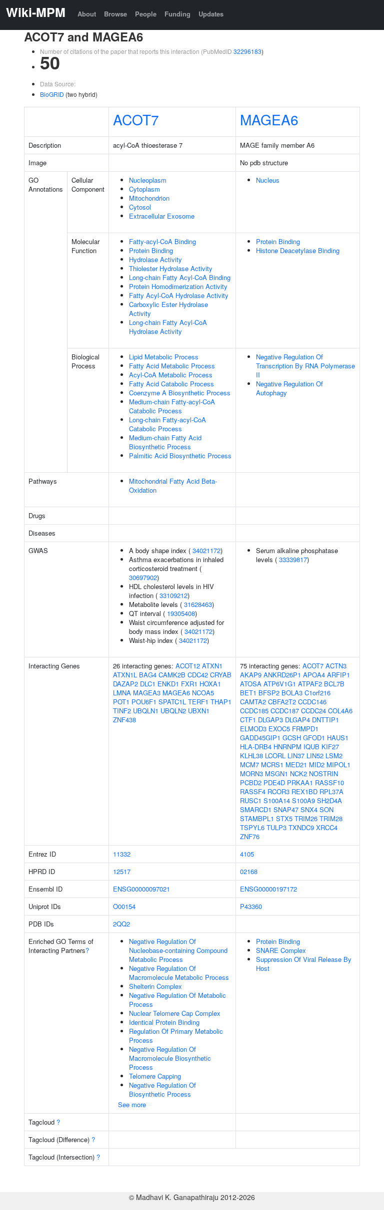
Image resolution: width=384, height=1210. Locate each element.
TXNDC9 (301, 827)
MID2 (316, 764)
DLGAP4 (297, 719)
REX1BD (305, 791)
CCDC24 (313, 710)
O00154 (124, 906)
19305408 (181, 613)
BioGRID (52, 94)
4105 (247, 854)
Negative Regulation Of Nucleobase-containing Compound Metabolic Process (178, 950)
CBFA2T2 (282, 701)
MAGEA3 (146, 692)
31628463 (198, 604)
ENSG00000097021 (141, 889)
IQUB (312, 746)
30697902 (143, 577)
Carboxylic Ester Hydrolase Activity (168, 309)
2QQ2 (121, 923)
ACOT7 (136, 119)
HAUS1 (337, 737)
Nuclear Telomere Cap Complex (174, 1013)
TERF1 (198, 701)
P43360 (251, 906)
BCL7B (334, 683)
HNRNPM (288, 746)
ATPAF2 (310, 683)
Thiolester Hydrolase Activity (170, 268)
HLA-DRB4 (256, 746)
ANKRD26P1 (282, 674)
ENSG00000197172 (268, 889)
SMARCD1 (256, 809)
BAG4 (147, 674)
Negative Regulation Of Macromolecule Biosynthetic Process (170, 1058)
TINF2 (122, 710)
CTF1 (248, 719)
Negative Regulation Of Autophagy (289, 388)
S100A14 (277, 800)
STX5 (284, 818)
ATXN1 (212, 665)
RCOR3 (279, 791)
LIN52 (315, 755)
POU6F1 (144, 701)
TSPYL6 (252, 827)
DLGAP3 (270, 719)
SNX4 (309, 809)
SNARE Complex (281, 950)
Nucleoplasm (147, 180)
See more (132, 1104)
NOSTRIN (323, 773)
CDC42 (198, 674)
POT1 (121, 701)
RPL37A (332, 791)
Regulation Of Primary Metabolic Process (176, 1035)
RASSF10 (329, 782)
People (145, 13)
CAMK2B (172, 674)
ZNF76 (250, 836)
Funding (177, 13)
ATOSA (251, 683)
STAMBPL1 (257, 818)
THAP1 (221, 701)
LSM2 (334, 755)
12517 (121, 871)
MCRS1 (272, 764)
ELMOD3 (253, 728)
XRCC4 (327, 827)
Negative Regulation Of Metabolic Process (177, 999)
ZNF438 (124, 719)
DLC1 (148, 683)
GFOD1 (314, 737)
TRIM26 (306, 818)
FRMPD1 (305, 728)
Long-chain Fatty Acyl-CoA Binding (179, 277)
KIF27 (330, 746)
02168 (249, 871)
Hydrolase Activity (155, 259)
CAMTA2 (253, 701)
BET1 (248, 692)
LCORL (275, 755)
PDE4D (274, 782)
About (87, 13)
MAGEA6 (269, 119)
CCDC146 (312, 701)
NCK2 (298, 773)
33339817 (293, 559)
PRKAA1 (300, 782)
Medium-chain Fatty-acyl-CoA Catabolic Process (172, 406)
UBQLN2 (173, 710)
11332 (121, 854)
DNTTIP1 (325, 719)
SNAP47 (286, 809)
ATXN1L (125, 674)
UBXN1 (199, 710)
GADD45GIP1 (260, 737)
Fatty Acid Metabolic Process (172, 365)
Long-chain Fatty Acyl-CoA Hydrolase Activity (168, 326)
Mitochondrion (149, 198)
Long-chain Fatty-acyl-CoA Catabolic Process (167, 424)
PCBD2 (251, 782)
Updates (211, 13)
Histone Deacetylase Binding (298, 250)
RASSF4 (253, 791)
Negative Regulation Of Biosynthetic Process (162, 1089)
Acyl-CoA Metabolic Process (170, 374)
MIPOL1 (338, 764)
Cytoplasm (144, 189)
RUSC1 (251, 800)
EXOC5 (279, 728)
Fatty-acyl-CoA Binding (162, 241)
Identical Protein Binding (164, 1022)
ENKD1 (168, 683)
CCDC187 (284, 710)
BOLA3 (292, 692)
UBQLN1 (145, 710)
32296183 (248, 51)
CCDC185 (254, 710)
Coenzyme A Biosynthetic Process (179, 392)
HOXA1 (210, 683)
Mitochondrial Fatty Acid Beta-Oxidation (173, 485)
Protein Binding (151, 250)
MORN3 (251, 773)
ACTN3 (336, 665)
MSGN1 (276, 773)
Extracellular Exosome (161, 216)
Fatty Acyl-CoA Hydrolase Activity (178, 295)
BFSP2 (269, 692)
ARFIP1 (338, 674)
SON (327, 809)
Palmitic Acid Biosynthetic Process (180, 455)
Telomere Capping (155, 1076)
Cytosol (140, 207)
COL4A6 (340, 710)
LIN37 (296, 755)
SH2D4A (329, 800)
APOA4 (314, 674)
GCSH (291, 737)
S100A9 (303, 800)
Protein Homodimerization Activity (178, 286)
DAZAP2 (125, 683)
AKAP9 (251, 674)
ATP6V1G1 (280, 683)
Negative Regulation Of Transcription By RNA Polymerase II (305, 365)
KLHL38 (251, 755)
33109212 (174, 595)
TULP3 (276, 827)
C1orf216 (317, 692)
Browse (115, 13)
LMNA (122, 692)
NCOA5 (203, 692)
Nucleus (268, 180)
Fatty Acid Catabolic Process (171, 383)
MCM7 (249, 764)
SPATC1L (172, 701)
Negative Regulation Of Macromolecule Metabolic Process (179, 972)
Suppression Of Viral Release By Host (304, 963)
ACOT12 (188, 665)
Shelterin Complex (155, 986)
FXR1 (189, 683)
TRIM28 (331, 818)
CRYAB (221, 674)
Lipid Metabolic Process (163, 356)
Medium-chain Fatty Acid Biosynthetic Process (165, 442)
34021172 (206, 550)
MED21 (296, 764)
